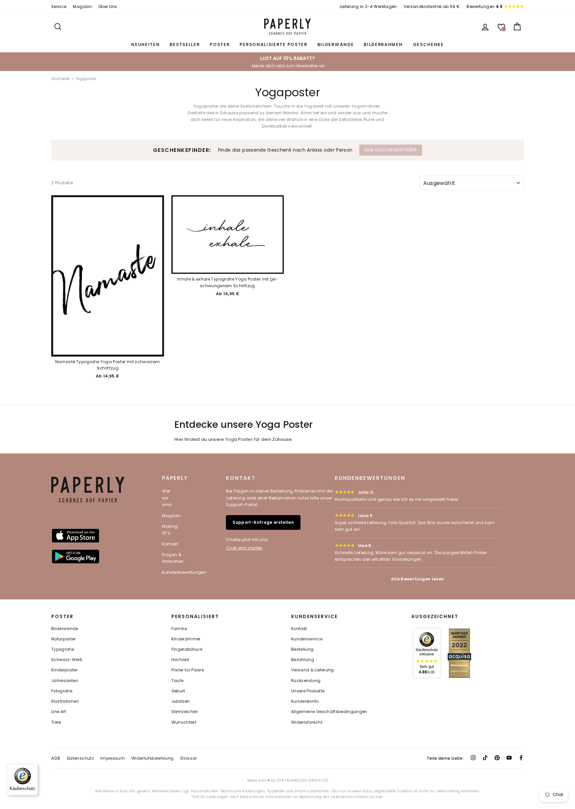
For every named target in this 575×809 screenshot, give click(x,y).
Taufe (177, 680)
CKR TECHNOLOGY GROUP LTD (302, 780)
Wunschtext (184, 722)
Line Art (58, 711)
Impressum (112, 758)
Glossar (188, 758)
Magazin (82, 6)
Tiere (56, 722)
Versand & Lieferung (312, 670)
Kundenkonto (305, 701)
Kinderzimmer (186, 639)
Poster (220, 44)
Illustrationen (65, 701)
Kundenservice (307, 639)
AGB (55, 758)
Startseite (60, 78)
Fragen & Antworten (172, 558)
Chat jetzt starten (244, 548)
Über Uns (107, 6)
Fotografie (62, 691)
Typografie (62, 649)
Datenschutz (80, 758)
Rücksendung (306, 680)
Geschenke (428, 44)
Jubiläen (180, 701)
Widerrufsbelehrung (152, 758)
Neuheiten (145, 44)
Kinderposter (64, 670)
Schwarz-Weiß (67, 659)
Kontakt (170, 544)
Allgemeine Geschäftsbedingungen (329, 711)
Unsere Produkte (307, 691)
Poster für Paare (187, 670)
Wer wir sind (166, 497)
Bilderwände (335, 44)
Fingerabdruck (187, 649)
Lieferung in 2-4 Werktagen (368, 6)
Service (58, 6)
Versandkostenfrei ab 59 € (432, 6)
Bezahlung (302, 659)
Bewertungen (484, 6)
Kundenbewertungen (184, 572)
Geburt (178, 691)
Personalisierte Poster (273, 44)
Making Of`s (170, 529)
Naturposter (63, 639)
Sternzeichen (184, 711)
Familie (179, 628)
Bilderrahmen (383, 44)
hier (379, 796)
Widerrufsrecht (306, 722)
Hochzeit (180, 659)
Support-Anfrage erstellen (263, 522)
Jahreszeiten (64, 680)
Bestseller (185, 44)
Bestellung (302, 649)
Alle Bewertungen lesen (417, 579)
